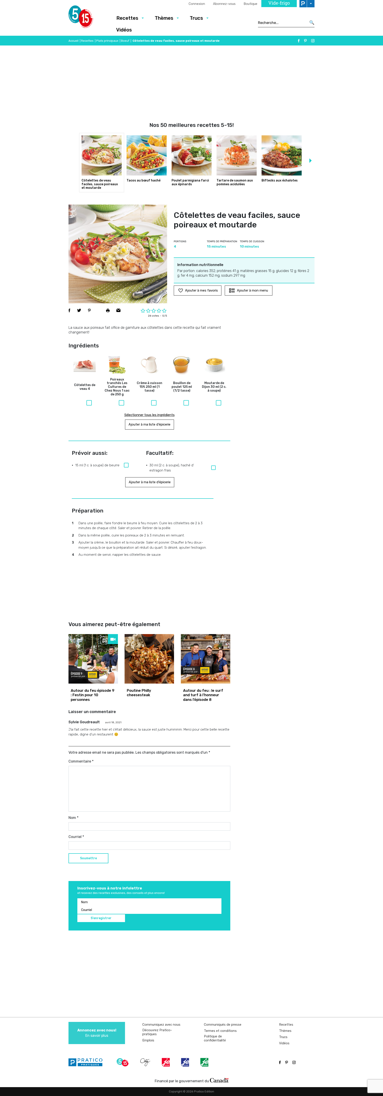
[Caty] (145, 1062)
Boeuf (125, 40)
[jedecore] (185, 1062)
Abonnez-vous (224, 4)
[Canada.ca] (219, 1080)
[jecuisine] (166, 1062)
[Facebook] (299, 40)
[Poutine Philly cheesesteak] (149, 659)
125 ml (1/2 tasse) (182, 386)
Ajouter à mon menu (252, 290)
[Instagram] (313, 40)
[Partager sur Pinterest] (89, 310)
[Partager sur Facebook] (69, 310)
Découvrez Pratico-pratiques (157, 1032)
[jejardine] (204, 1062)
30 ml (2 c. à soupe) (214, 386)
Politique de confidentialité (215, 1038)
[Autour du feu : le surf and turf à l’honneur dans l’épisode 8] (205, 659)
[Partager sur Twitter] (79, 310)
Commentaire (81, 761)
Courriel (76, 837)
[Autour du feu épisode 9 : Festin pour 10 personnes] (93, 659)
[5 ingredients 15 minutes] (87, 18)
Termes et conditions (220, 1031)
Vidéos (124, 30)
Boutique (250, 4)
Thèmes (164, 18)
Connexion (197, 4)
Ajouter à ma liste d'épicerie (149, 424)
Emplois (148, 1040)
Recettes (127, 18)
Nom (73, 818)
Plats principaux (107, 40)
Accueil (73, 40)
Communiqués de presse (222, 1025)
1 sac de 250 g (117, 387)
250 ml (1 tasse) (149, 386)
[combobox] (282, 22)
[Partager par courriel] (118, 310)
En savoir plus (96, 1033)
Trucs (196, 18)
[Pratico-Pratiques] (87, 1062)
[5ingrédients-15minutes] (123, 1062)
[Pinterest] (305, 40)
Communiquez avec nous (161, 1025)
